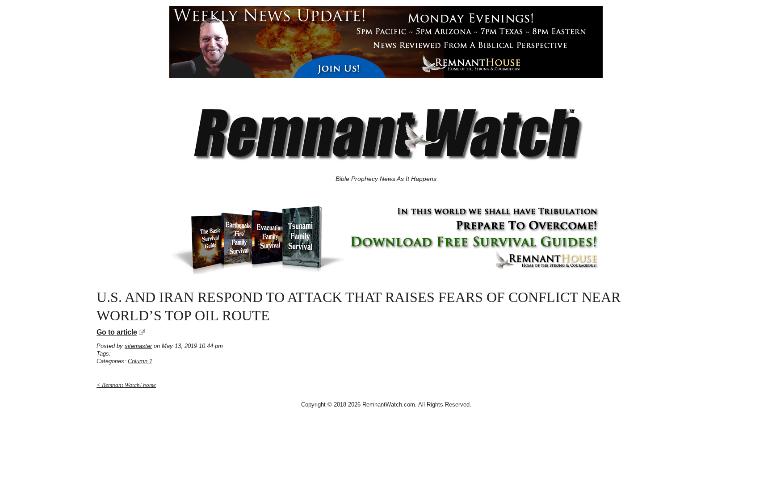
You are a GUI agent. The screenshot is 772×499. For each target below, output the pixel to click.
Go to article (116, 332)
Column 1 (140, 361)
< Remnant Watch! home (126, 385)
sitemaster (138, 346)
